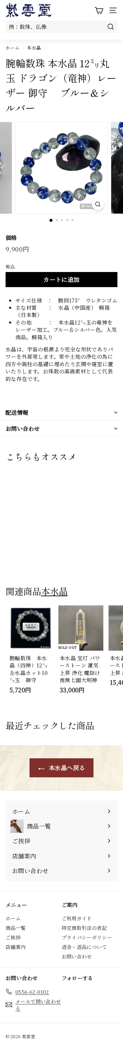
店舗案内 (16, 946)
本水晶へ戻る (66, 767)
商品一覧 (16, 927)
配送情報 (17, 412)
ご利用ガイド (77, 918)
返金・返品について (84, 946)
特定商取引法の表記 (84, 927)
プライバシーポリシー (87, 937)
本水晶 (34, 47)
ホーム (13, 47)
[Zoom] (98, 204)
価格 (11, 238)
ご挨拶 (13, 937)
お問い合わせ (23, 428)
